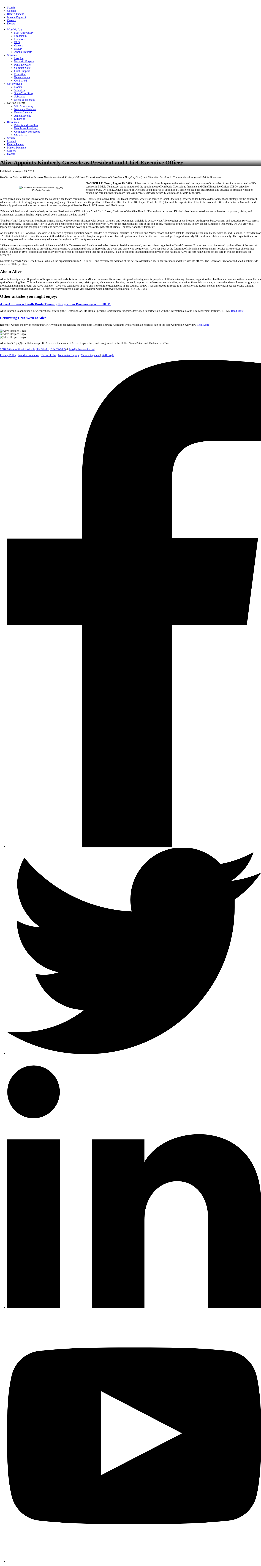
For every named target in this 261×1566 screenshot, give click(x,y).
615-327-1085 (58, 349)
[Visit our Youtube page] (134, 1561)
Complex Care (22, 67)
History (18, 48)
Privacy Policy (8, 355)
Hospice (18, 58)
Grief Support (22, 70)
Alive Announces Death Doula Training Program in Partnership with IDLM (55, 304)
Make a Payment (16, 17)
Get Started (20, 80)
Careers (11, 20)
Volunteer (19, 90)
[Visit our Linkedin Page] (134, 1307)
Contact (11, 10)
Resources (13, 122)
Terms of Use (48, 355)
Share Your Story (23, 93)
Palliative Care (22, 64)
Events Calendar (23, 112)
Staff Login (108, 355)
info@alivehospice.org (82, 349)
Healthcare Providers (26, 128)
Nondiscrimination (28, 355)
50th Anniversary (24, 32)
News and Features (25, 109)
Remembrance (22, 77)
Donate (11, 23)
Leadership (20, 35)
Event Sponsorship (24, 99)
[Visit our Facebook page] (134, 846)
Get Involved (14, 83)
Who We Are (14, 29)
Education (20, 74)
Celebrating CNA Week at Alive (23, 318)
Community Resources (27, 131)
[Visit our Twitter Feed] (134, 1053)
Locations (19, 39)
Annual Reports (23, 51)
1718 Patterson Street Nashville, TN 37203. (24, 349)
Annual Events (22, 115)
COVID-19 (20, 134)
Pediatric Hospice (24, 61)
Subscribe (19, 96)
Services (12, 55)
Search (11, 7)
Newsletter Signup (68, 355)
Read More (237, 310)
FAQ (17, 42)
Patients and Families (26, 125)
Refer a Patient (15, 13)
